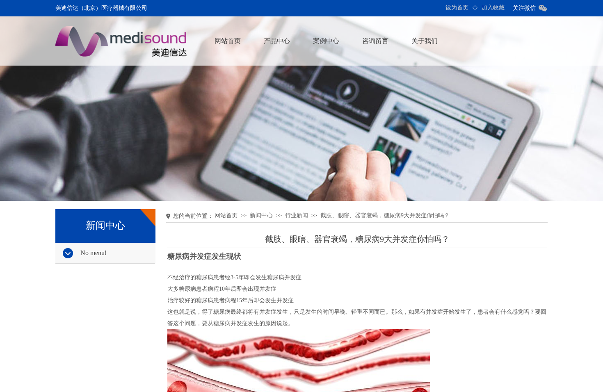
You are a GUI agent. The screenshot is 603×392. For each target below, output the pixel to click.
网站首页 (228, 40)
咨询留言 (375, 40)
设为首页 (456, 8)
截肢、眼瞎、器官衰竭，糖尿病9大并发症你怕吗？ (385, 215)
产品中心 (277, 40)
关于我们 (424, 40)
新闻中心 (261, 215)
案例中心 (326, 40)
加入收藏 (493, 8)
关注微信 (524, 8)
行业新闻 (296, 215)
